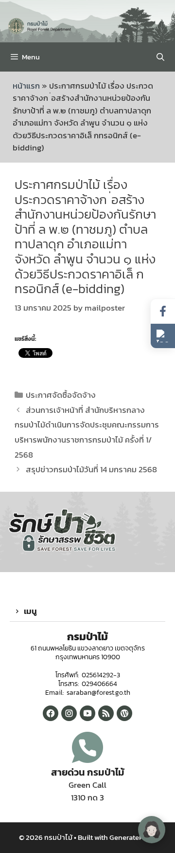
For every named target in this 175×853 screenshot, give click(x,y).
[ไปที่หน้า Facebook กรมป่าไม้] (163, 311)
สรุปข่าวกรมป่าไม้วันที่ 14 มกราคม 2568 (91, 469)
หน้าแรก (26, 85)
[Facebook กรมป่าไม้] (50, 713)
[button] (87, 611)
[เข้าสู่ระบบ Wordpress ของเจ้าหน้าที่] (124, 713)
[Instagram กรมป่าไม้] (69, 713)
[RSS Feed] (106, 713)
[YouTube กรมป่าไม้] (87, 713)
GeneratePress (133, 837)
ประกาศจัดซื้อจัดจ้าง (61, 395)
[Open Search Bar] (160, 57)
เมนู (30, 611)
